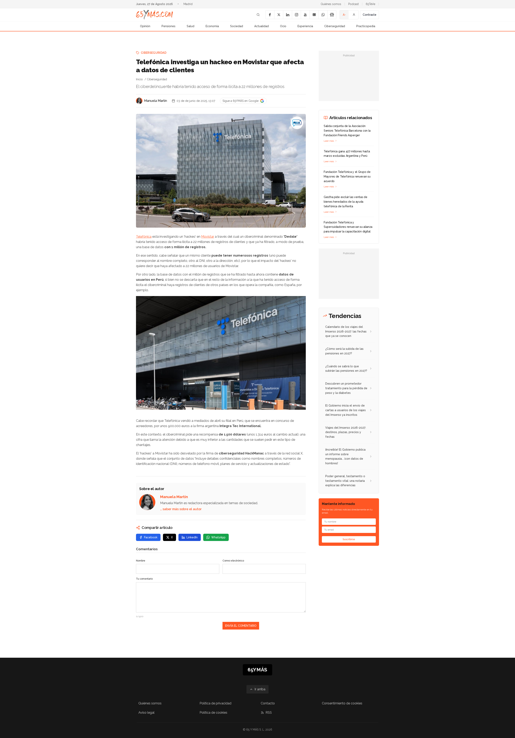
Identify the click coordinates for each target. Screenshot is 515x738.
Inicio (139, 79)
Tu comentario (144, 578)
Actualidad (261, 26)
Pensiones (168, 26)
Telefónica (143, 236)
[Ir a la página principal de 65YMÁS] (154, 15)
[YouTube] (305, 14)
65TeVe (370, 4)
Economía (212, 26)
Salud (190, 26)
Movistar (207, 236)
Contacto (268, 703)
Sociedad (236, 26)
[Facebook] (269, 14)
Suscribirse (349, 539)
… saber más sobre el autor (181, 509)
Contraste (369, 14)
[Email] (314, 14)
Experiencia (305, 26)
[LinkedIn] (287, 14)
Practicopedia (365, 26)
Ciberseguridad (334, 26)
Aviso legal (146, 712)
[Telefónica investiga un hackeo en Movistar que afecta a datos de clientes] (296, 122)
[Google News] (331, 14)
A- (344, 14)
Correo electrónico (233, 560)
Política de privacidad (215, 703)
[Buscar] (258, 15)
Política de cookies (213, 712)
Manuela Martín (155, 101)
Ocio (283, 26)
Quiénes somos (331, 4)
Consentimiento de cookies (342, 703)
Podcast (353, 4)
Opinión (145, 26)
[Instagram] (296, 14)
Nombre (140, 560)
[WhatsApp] (322, 14)
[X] (278, 14)
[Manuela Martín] (139, 101)
